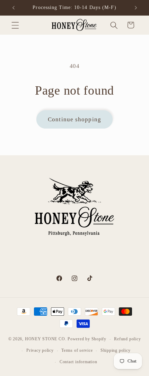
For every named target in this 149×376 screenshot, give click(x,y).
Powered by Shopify (87, 339)
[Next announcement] (135, 7)
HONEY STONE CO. (46, 339)
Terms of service (77, 350)
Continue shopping (74, 119)
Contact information (78, 361)
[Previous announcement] (13, 7)
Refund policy (127, 338)
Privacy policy (40, 350)
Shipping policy (115, 350)
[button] (15, 25)
